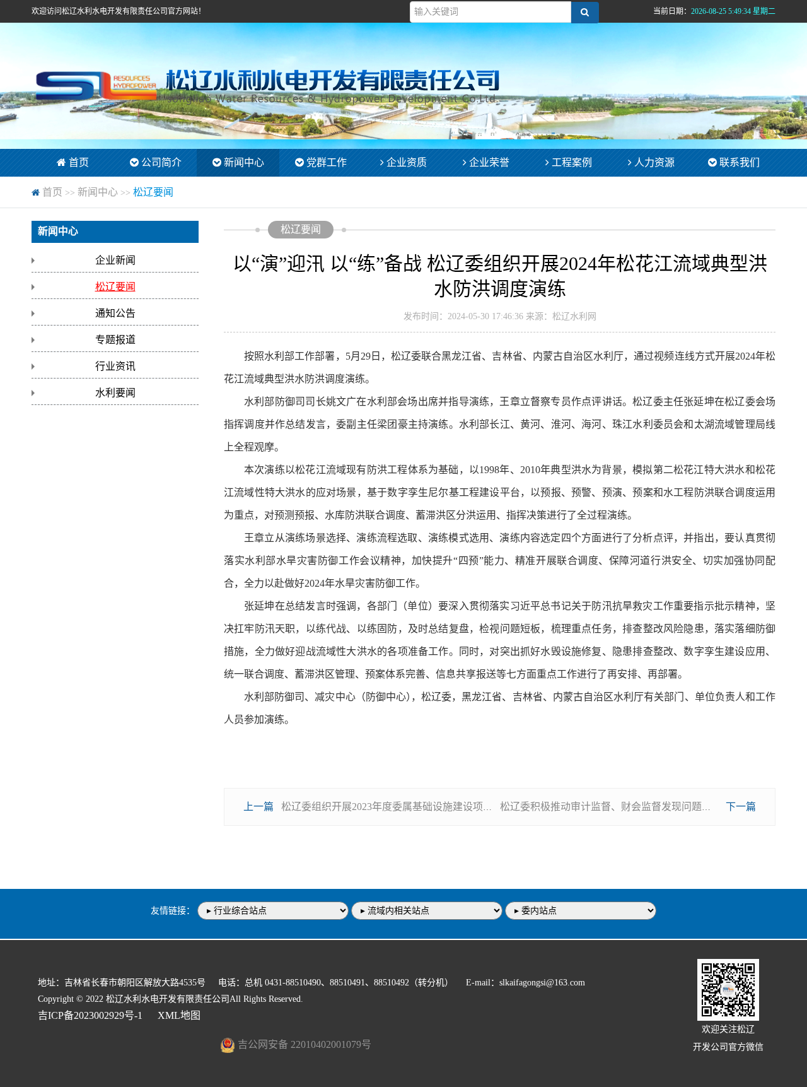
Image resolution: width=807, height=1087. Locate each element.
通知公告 (115, 313)
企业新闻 (115, 260)
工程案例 (570, 162)
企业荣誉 (488, 162)
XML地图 (179, 1015)
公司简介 (160, 162)
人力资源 (653, 162)
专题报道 (115, 339)
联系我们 (738, 162)
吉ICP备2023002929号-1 (90, 1015)
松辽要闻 (153, 192)
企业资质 (405, 162)
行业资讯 (115, 366)
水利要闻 (115, 392)
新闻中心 (242, 162)
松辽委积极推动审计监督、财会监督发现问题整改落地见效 (631, 806)
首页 (77, 162)
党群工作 (325, 162)
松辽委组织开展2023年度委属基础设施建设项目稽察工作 (407, 806)
